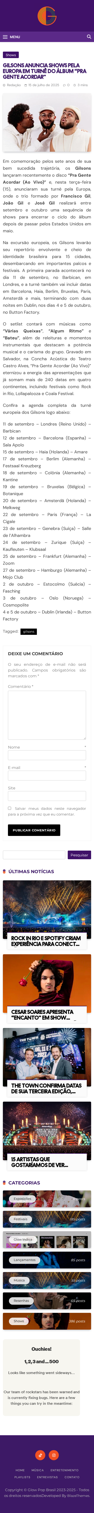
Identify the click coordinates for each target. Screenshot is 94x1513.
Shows (11, 55)
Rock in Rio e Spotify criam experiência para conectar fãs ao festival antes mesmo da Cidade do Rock (46, 947)
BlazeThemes (78, 1496)
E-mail (47, 767)
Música (38, 1470)
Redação (14, 85)
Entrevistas (47, 1477)
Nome (47, 747)
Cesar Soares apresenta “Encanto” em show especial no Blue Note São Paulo (46, 1021)
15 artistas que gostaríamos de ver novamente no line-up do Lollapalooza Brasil (45, 1168)
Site (11, 788)
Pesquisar (79, 855)
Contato (72, 1477)
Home (20, 1470)
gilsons (28, 631)
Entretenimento (65, 1470)
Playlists (22, 1477)
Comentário (20, 686)
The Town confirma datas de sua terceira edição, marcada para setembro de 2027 (46, 1094)
